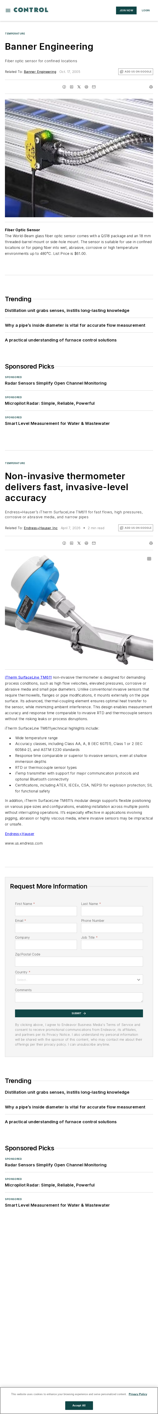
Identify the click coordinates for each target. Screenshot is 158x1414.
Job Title (89, 937)
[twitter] (79, 87)
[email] (94, 87)
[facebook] (64, 87)
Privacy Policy (138, 1394)
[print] (151, 87)
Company (22, 937)
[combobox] (79, 979)
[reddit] (86, 87)
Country (22, 972)
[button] (8, 10)
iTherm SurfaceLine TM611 (28, 677)
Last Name (91, 904)
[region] (79, 1400)
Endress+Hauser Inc (41, 528)
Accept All (79, 1405)
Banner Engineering (40, 72)
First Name (25, 904)
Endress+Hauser (19, 834)
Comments (23, 990)
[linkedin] (72, 87)
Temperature (15, 33)
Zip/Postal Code (27, 954)
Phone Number (93, 921)
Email (20, 921)
